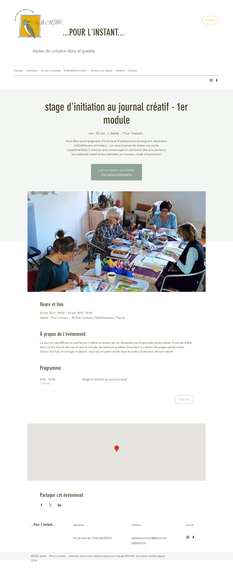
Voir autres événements (116, 174)
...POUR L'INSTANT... (93, 32)
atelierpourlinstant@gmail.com (149, 538)
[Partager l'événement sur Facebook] (41, 505)
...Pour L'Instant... (43, 524)
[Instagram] (211, 80)
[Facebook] (216, 80)
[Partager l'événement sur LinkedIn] (59, 505)
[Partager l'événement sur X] (50, 505)
